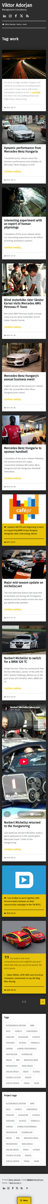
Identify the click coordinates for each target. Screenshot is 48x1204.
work (36, 1083)
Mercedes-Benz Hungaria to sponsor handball (22, 449)
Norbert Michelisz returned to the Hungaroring (22, 824)
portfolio (36, 92)
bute (8, 1031)
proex (26, 1071)
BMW (32, 1025)
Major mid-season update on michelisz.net (23, 584)
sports (28, 1077)
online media (12, 1071)
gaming (9, 1048)
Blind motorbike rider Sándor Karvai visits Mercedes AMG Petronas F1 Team (24, 303)
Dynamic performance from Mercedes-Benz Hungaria (22, 149)
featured (10, 1042)
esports (36, 1037)
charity (18, 1031)
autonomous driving (16, 1025)
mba (18, 1060)
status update (12, 1083)
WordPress (38, 1180)
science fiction (13, 1077)
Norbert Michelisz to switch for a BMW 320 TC (22, 660)
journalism (27, 1054)
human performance (27, 1048)
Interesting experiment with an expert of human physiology (23, 224)
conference (32, 1031)
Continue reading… (13, 171)
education (23, 1037)
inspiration (11, 1054)
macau (9, 1060)
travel (27, 1083)
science (36, 1071)
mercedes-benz (31, 1060)
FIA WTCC (22, 1042)
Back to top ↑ (16, 1183)
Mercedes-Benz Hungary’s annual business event (21, 377)
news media (27, 1066)
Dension (10, 1037)
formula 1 (35, 1042)
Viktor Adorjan (17, 5)
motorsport (12, 1066)
